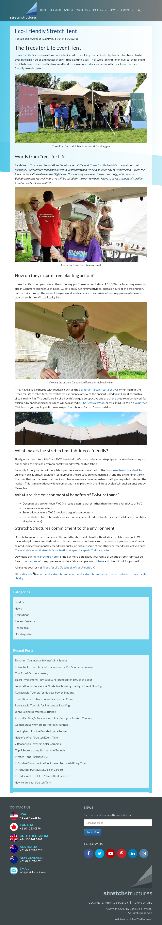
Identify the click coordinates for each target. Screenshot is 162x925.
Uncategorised (24, 634)
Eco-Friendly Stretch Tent (46, 31)
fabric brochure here (45, 556)
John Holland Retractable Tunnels (36, 711)
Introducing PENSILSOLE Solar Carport (39, 769)
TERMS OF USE (142, 902)
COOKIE (94, 902)
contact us (30, 561)
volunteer (141, 402)
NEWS (113, 10)
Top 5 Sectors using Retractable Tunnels (40, 750)
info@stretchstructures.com (35, 872)
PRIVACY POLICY (116, 902)
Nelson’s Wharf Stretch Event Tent (36, 737)
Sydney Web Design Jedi (141, 919)
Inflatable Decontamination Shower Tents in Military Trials (51, 763)
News (18, 608)
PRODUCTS (82, 10)
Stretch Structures (66, 38)
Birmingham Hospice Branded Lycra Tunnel (41, 731)
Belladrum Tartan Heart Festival (98, 389)
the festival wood (119, 574)
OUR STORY (55, 10)
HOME (43, 10)
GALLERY (68, 10)
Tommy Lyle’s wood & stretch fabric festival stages (46, 550)
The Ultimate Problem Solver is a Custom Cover (44, 699)
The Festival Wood (93, 402)
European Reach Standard (122, 470)
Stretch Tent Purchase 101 (32, 756)
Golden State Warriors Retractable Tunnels (41, 724)
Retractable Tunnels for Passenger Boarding (42, 705)
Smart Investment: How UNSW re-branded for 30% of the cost (53, 679)
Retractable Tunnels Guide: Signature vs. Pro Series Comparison (54, 667)
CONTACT (126, 10)
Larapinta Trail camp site (94, 550)
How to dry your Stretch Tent (33, 782)
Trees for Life (23, 55)
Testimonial (25, 574)
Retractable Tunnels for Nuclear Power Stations (44, 692)
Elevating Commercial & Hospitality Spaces (41, 660)
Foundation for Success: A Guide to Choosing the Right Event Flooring (58, 686)
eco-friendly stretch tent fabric (88, 574)
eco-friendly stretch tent (52, 574)
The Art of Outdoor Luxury (31, 673)
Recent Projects (25, 621)
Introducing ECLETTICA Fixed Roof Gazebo (42, 776)
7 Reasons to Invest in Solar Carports (38, 743)
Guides (19, 602)
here (24, 407)
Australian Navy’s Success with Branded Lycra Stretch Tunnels (53, 718)
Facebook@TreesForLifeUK (77, 567)
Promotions (22, 614)
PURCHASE (99, 10)
